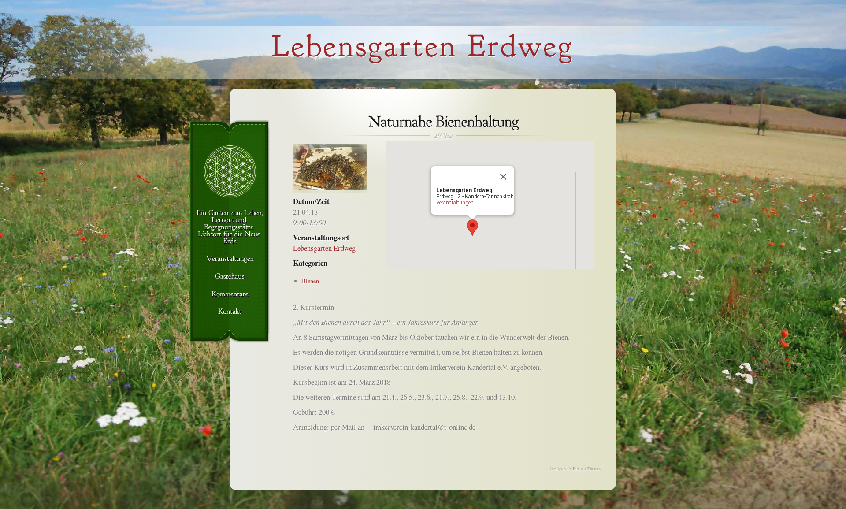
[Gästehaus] (229, 276)
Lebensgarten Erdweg (324, 248)
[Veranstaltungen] (229, 259)
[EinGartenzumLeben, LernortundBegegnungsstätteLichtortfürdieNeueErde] (229, 227)
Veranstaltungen (455, 203)
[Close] (503, 176)
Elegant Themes (587, 468)
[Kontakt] (229, 312)
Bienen (310, 281)
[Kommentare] (229, 294)
